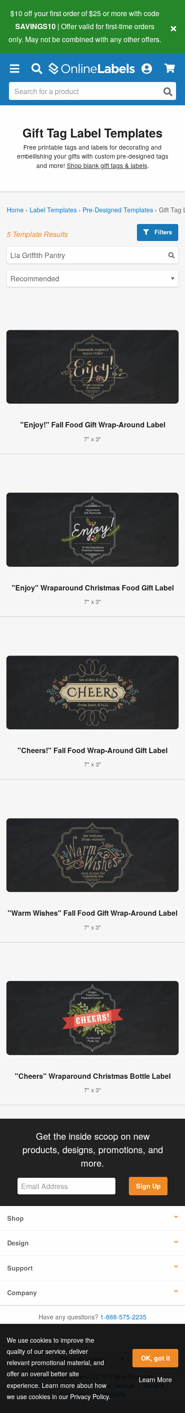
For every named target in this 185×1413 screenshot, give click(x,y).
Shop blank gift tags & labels (107, 165)
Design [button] (18, 1242)
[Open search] (168, 91)
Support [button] (20, 1267)
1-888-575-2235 (123, 1316)
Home (15, 209)
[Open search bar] (36, 68)
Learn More (155, 1379)
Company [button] (22, 1292)
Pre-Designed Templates (118, 209)
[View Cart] (169, 68)
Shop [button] (15, 1218)
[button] (14, 68)
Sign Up (148, 1185)
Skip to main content (33, 32)
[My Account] (146, 68)
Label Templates (53, 209)
